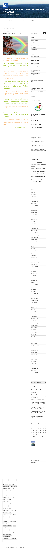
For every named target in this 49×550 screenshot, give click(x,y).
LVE (40, 124)
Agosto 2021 (33, 307)
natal (13, 519)
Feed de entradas (34, 458)
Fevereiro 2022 (33, 293)
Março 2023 (33, 280)
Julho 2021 (33, 309)
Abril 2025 (33, 223)
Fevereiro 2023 (33, 282)
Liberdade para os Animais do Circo (37, 91)
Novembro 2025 (34, 207)
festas (12, 510)
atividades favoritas (7, 484)
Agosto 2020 (33, 327)
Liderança (23, 20)
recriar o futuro (6, 529)
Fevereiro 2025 (33, 228)
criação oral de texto (7, 497)
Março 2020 (33, 338)
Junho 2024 (33, 246)
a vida (13, 484)
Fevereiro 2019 (33, 368)
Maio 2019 (33, 361)
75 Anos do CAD (39, 20)
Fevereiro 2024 (33, 255)
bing (12, 486)
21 (33, 432)
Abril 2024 (33, 250)
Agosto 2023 (33, 268)
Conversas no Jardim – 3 (35, 66)
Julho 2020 (33, 329)
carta (13, 488)
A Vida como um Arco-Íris (12, 33)
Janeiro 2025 (33, 230)
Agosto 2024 (33, 241)
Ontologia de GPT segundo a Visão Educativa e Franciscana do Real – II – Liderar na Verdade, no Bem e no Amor (38, 401)
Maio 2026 (33, 194)
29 (36, 434)
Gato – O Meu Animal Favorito (36, 84)
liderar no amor (6, 516)
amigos (4, 482)
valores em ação (6, 540)
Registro (32, 54)
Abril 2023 (33, 277)
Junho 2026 (33, 192)
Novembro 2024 (34, 235)
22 (36, 432)
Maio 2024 (33, 248)
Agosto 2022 (33, 286)
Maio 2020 (33, 334)
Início (4, 20)
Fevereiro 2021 (33, 316)
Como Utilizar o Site (34, 42)
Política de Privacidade (35, 51)
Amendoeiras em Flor (35, 63)
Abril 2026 (33, 196)
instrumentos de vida (7, 514)
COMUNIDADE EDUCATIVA (36, 45)
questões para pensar (7, 527)
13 (31, 430)
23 (38, 432)
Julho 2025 (33, 217)
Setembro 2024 (34, 239)
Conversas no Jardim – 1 (35, 73)
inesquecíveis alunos (7, 512)
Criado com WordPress (19, 547)
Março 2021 (33, 314)
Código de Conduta (34, 40)
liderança (14, 514)
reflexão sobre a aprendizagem (9, 532)
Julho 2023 (33, 271)
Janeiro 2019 (33, 370)
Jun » (43, 436)
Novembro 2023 (34, 262)
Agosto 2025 (33, 214)
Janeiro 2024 (33, 257)
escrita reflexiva (12, 505)
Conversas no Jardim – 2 (35, 70)
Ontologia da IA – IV (34, 417)
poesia (14, 525)
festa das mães (6, 510)
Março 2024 (33, 253)
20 (31, 432)
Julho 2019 (33, 356)
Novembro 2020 (34, 320)
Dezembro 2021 (34, 298)
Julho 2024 (33, 244)
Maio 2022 (33, 291)
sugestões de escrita (7, 534)
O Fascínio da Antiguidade (35, 76)
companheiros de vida (7, 490)
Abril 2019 (32, 363)
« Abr (34, 436)
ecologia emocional (7, 499)
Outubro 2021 (33, 302)
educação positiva (6, 501)
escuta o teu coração (7, 508)
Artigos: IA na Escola (40, 171)
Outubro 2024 (33, 237)
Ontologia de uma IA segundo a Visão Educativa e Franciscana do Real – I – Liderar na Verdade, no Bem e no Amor (38, 409)
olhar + (7, 523)
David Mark (15, 55)
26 (45, 432)
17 (40, 430)
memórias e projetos (7, 519)
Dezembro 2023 (34, 259)
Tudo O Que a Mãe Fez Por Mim (37, 95)
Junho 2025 (33, 219)
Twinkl (40, 181)
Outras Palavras (34, 49)
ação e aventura (6, 486)
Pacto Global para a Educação (13, 20)
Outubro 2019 (33, 350)
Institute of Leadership (40, 118)
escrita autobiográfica (7, 503)
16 (38, 430)
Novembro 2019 (34, 347)
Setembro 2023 (34, 266)
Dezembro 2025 (34, 205)
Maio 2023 (33, 275)
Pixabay (19, 55)
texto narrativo (13, 538)
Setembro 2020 (34, 325)
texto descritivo (6, 538)
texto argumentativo (7, 536)
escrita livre (5, 505)
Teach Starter (39, 127)
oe (3, 523)
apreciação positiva (11, 482)
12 (45, 428)
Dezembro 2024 (34, 232)
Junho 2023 (33, 273)
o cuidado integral (12, 521)
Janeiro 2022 (33, 295)
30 (38, 434)
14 (33, 430)
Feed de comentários (35, 460)
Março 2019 (33, 365)
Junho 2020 (33, 332)
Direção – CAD (33, 47)
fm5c (16, 510)
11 (43, 428)
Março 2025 (33, 226)
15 (36, 430)
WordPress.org (33, 462)
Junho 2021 (33, 311)
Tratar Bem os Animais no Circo (37, 88)
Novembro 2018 (34, 374)
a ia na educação (12, 479)
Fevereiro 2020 (33, 341)
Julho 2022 (33, 289)
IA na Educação (31, 20)
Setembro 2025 (34, 212)
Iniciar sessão (33, 455)
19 (45, 430)
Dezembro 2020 (34, 318)
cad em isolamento (6, 488)
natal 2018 (5, 521)
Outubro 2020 (33, 323)
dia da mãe (15, 497)
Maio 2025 (33, 221)
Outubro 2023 (33, 264)
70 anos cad (5, 479)
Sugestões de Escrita (35, 56)
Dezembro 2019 (34, 345)
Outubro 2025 (33, 210)
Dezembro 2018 (34, 372)
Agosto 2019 (33, 354)
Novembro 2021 (34, 300)
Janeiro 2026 (33, 203)
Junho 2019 (33, 359)
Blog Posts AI (39, 162)
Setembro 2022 (34, 284)
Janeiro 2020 (33, 343)
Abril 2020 (33, 336)
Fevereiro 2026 (33, 201)
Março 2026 (33, 198)
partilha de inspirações (7, 525)
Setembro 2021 (34, 305)
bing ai (15, 486)
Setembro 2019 (34, 352)
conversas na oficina (7, 495)
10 (40, 428)
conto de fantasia (6, 492)
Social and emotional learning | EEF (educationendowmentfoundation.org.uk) (38, 150)
